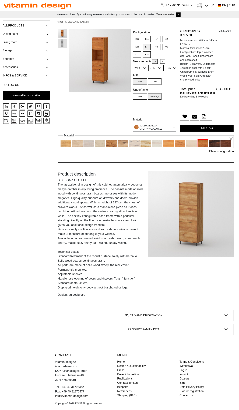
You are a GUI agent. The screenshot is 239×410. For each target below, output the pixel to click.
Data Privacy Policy (192, 386)
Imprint (184, 374)
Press (120, 370)
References (124, 391)
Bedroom (8, 58)
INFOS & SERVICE (15, 75)
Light (136, 74)
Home (60, 21)
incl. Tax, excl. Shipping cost (197, 92)
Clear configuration (221, 151)
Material (138, 119)
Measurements (142, 61)
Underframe (140, 89)
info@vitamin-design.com (71, 396)
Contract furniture (128, 382)
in (162, 61)
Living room (10, 42)
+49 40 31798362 (179, 5)
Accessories (10, 67)
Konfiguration (141, 32)
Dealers (184, 378)
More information (165, 14)
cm (155, 61)
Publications (125, 378)
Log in (183, 370)
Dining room (10, 33)
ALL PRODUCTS (13, 25)
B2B (182, 382)
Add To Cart (207, 128)
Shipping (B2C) (126, 395)
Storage (7, 50)
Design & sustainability (131, 365)
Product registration (192, 391)
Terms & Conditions (192, 361)
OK (178, 15)
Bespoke (122, 386)
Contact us (186, 395)
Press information (128, 374)
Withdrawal (187, 365)
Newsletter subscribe (26, 95)
